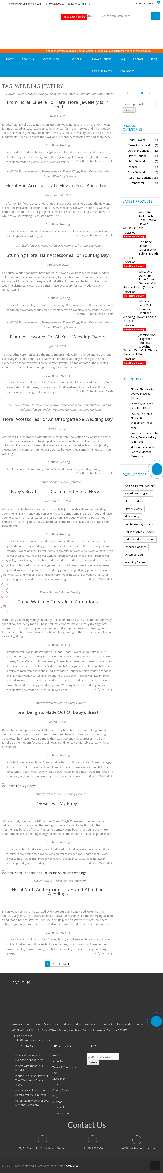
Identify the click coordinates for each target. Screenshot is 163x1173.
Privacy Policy (60, 1090)
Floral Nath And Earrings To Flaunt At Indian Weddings (58, 891)
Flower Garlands (27, 551)
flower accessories (31, 310)
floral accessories (81, 152)
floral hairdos (58, 849)
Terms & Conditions (64, 1067)
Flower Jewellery (68, 231)
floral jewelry (35, 157)
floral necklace (88, 387)
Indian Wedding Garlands (64, 560)
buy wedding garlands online (44, 546)
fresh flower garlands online (75, 555)
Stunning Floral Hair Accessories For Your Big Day (58, 255)
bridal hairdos (90, 541)
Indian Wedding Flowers (97, 94)
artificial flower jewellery (21, 305)
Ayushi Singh (105, 578)
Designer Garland (138, 150)
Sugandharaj (136, 183)
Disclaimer (58, 1078)
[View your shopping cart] (156, 3)
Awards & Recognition (138, 493)
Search (129, 110)
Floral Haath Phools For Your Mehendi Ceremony (142, 452)
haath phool (40, 560)
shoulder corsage (73, 858)
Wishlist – (77, 59)
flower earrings (99, 944)
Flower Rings (70, 171)
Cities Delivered (102, 71)
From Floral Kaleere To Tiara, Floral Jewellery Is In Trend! (57, 104)
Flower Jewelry (37, 94)
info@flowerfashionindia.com (25, 3)
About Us (28, 59)
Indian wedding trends (85, 157)
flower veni (79, 551)
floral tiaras (95, 849)
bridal (61, 939)
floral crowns (101, 152)
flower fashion (53, 310)
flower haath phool (87, 854)
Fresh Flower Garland (44, 555)
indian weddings (25, 565)
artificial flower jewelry (20, 231)
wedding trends (37, 236)
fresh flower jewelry (34, 771)
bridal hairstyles (16, 849)
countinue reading (58, 145)
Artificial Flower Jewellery (23, 171)
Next (66, 964)
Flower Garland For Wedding (62, 469)
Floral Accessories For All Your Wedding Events (57, 336)
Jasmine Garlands (136, 547)
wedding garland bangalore (43, 574)
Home (10, 59)
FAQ (122, 59)
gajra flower (24, 560)
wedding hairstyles (97, 574)
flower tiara (64, 551)
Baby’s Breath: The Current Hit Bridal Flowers (58, 491)
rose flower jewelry (90, 565)
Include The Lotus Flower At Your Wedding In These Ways (142, 420)
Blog (154, 59)
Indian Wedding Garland (59, 409)
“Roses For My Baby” (58, 803)
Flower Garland (102, 59)
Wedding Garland (89, 409)
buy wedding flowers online (52, 152)
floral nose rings (78, 944)
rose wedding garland (56, 570)
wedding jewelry (29, 162)
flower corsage (92, 546)
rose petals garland (29, 570)
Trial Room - (129, 71)
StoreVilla (72, 1166)
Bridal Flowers (95, 382)
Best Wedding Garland (20, 152)
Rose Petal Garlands (140, 177)
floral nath (40, 944)
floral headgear (15, 157)
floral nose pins (57, 944)
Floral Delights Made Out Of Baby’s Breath (57, 712)
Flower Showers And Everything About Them (143, 393)
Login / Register (143, 3)
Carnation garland (139, 145)
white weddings (57, 579)
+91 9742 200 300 (54, 3)
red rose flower (67, 565)
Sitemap (57, 1101)
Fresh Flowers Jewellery (64, 94)
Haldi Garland (136, 161)
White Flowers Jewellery (55, 162)
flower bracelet (72, 546)
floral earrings (48, 387)
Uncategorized (134, 554)
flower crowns (14, 767)
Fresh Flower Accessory (93, 231)
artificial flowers (75, 382)
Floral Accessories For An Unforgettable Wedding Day (58, 419)
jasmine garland (46, 565)
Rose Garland (136, 172)
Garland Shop (50, 59)
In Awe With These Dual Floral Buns (142, 406)
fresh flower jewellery (57, 157)
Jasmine (133, 167)
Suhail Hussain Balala (100, 161)
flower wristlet (96, 551)
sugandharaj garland (83, 570)
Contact (138, 59)
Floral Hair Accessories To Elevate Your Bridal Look (58, 185)
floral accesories (16, 469)
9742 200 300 (129, 51)
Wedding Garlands (72, 574)
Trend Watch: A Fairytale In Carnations (57, 602)
